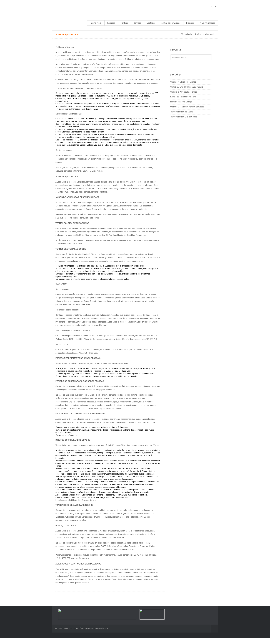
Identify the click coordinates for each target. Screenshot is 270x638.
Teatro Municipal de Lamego (182, 112)
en (215, 6)
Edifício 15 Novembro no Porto (183, 97)
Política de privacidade (170, 23)
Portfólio (124, 23)
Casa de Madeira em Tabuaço (183, 82)
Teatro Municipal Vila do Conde (183, 117)
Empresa (111, 23)
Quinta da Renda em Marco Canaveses (187, 107)
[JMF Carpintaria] (65, 13)
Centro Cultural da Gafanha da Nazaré (186, 87)
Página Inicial (96, 23)
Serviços (137, 23)
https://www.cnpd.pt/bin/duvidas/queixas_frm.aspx (76, 500)
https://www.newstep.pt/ (65, 56)
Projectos (190, 23)
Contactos (151, 23)
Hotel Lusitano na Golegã (181, 102)
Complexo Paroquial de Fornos (183, 92)
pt (211, 6)
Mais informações (207, 23)
